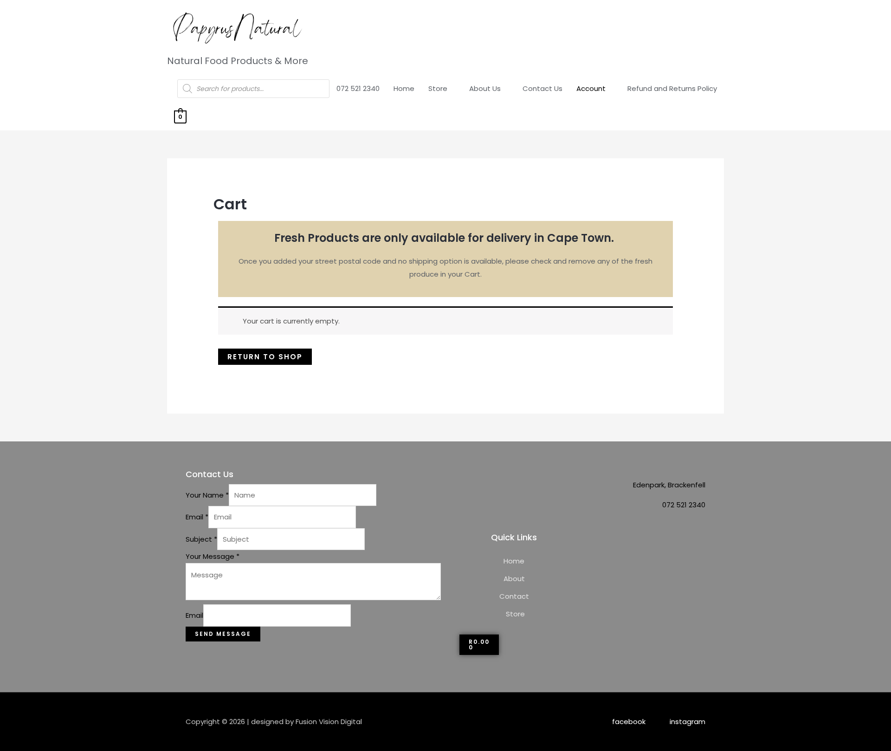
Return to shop (265, 357)
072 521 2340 (358, 88)
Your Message (212, 556)
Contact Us (542, 88)
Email (197, 517)
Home (404, 88)
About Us (485, 88)
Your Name (207, 495)
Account (591, 88)
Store (437, 88)
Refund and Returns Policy (672, 88)
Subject (201, 539)
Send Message (223, 634)
